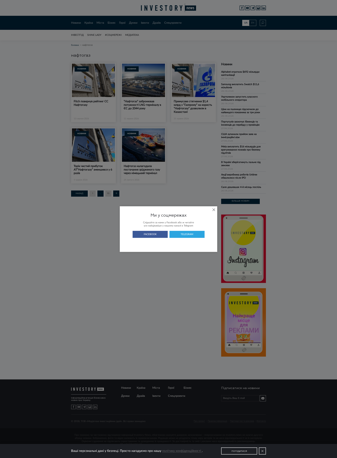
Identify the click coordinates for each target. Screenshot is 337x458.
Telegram (187, 234)
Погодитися (239, 451)
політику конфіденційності (182, 451)
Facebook (150, 234)
